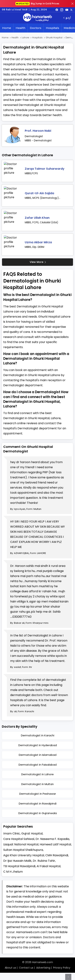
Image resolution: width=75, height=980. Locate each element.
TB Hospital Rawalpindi (19, 866)
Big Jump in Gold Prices (39, 3)
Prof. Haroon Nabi (38, 131)
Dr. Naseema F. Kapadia (52, 839)
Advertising (43, 967)
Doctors (35, 28)
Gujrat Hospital (32, 833)
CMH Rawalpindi (56, 855)
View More (36, 262)
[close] (72, 3)
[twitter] (71, 9)
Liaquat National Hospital (20, 844)
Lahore (25, 37)
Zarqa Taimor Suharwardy (44, 169)
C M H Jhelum (13, 872)
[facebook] (57, 9)
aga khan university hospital (23, 855)
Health (20, 28)
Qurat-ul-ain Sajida (39, 193)
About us (10, 967)
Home (6, 28)
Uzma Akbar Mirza (38, 242)
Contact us (26, 967)
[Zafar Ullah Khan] (13, 220)
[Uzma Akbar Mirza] (13, 244)
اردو (68, 18)
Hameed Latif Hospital (55, 844)
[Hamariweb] (37, 17)
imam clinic (11, 833)
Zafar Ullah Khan (37, 218)
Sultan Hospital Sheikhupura (23, 850)
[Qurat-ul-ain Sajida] (13, 195)
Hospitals (52, 28)
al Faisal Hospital (48, 866)
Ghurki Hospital (54, 37)
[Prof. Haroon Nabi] (13, 135)
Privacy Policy (61, 967)
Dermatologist (34, 136)
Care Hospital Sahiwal (18, 839)
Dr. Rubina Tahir (44, 861)
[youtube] (67, 9)
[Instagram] (62, 9)
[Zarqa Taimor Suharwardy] (13, 171)
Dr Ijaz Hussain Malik (17, 861)
